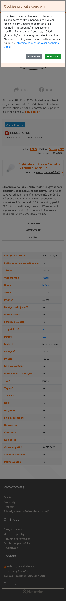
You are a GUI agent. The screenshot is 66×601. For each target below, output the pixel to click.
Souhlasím (53, 56)
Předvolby (34, 56)
